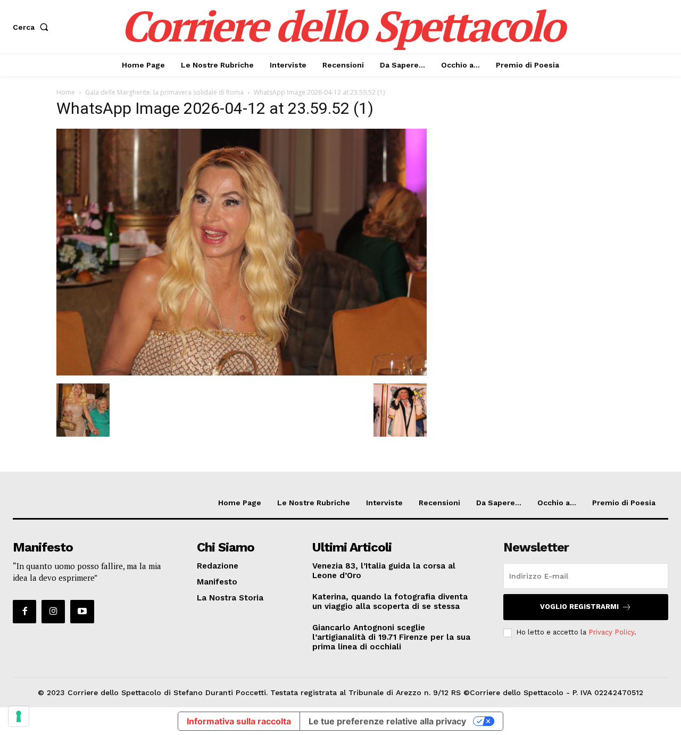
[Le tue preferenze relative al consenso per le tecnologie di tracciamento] (19, 716)
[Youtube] (82, 611)
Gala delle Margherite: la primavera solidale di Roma (164, 92)
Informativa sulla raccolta (239, 721)
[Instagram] (53, 611)
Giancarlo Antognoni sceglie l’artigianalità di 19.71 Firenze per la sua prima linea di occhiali (391, 637)
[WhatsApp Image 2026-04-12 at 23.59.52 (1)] (241, 372)
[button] (33, 27)
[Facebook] (24, 611)
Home (65, 92)
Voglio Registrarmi (579, 607)
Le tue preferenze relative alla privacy (387, 721)
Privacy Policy (611, 632)
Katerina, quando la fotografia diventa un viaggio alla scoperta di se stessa (390, 601)
